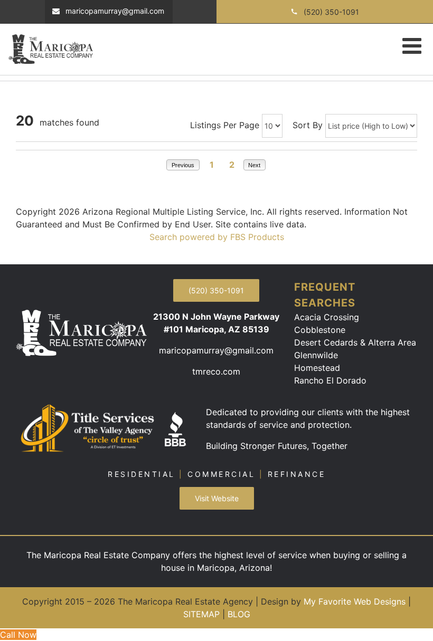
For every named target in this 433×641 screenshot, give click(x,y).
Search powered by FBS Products (216, 237)
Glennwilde (316, 355)
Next (254, 165)
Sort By (308, 125)
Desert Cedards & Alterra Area (355, 342)
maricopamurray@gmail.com (216, 350)
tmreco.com (216, 371)
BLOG (239, 614)
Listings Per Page (224, 125)
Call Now (18, 634)
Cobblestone (319, 329)
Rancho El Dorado (330, 380)
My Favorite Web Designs (355, 601)
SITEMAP (201, 614)
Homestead (317, 367)
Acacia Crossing (326, 317)
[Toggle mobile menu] (413, 45)
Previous (183, 165)
